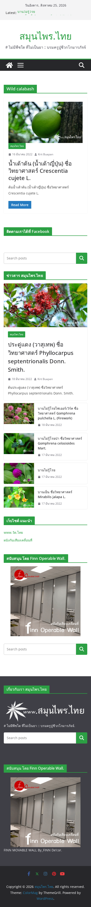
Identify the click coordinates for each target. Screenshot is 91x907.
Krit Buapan (45, 154)
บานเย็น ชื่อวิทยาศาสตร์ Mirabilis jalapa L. (55, 494)
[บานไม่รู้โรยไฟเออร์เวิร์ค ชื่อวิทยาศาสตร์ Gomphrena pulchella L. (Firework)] (19, 416)
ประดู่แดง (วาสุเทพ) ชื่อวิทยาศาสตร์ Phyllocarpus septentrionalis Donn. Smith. (41, 356)
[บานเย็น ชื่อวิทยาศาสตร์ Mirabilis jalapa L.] (19, 498)
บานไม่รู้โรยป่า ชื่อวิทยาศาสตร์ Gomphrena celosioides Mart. (60, 443)
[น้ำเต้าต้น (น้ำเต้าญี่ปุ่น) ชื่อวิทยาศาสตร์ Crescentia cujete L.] (45, 122)
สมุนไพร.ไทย (45, 36)
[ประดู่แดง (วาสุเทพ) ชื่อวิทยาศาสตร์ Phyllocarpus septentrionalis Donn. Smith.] (45, 305)
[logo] (45, 701)
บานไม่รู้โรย (26, 12)
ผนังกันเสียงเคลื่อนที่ (18, 540)
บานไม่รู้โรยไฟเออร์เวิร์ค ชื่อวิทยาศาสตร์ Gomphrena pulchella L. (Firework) (58, 413)
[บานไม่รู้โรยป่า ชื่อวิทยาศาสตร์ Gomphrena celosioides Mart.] (19, 446)
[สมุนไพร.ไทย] (9, 65)
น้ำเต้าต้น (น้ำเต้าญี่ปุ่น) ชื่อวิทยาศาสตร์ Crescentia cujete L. (40, 171)
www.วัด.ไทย (13, 532)
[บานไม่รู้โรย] (19, 473)
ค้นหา (82, 258)
